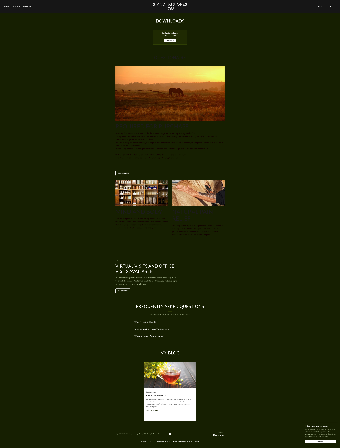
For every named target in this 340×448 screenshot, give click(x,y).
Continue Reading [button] (152, 410)
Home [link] (6, 6)
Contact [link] (16, 6)
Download (170, 40)
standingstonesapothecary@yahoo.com (162, 158)
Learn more (123, 173)
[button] (334, 6)
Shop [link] (320, 6)
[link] (170, 10)
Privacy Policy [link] (148, 441)
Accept (320, 441)
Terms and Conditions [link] (166, 441)
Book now (123, 291)
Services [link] (27, 6)
